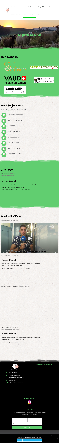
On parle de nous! (28, 14)
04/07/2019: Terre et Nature (15, 120)
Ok (19, 440)
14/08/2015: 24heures (13, 126)
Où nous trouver (15, 14)
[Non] (57, 438)
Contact (39, 14)
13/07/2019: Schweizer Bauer (15, 114)
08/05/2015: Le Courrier (14, 148)
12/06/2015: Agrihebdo (14, 137)
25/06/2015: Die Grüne (14, 131)
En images (51, 7)
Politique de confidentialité (32, 440)
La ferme (20, 7)
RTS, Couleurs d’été (5, 255)
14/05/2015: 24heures (13, 142)
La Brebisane (30, 7)
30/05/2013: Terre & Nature (15, 154)
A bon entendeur (5, 327)
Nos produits (41, 7)
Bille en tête (4, 173)
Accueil (13, 7)
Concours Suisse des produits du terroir (10, 286)
